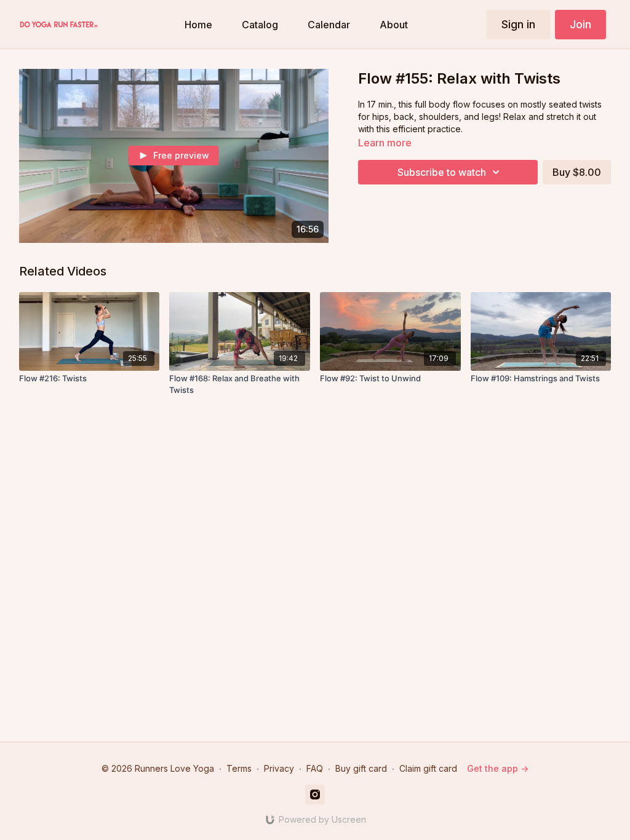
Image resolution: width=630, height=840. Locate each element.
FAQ (314, 768)
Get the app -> (497, 768)
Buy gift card (361, 768)
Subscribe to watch (441, 172)
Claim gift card (428, 768)
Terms (239, 768)
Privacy (279, 768)
